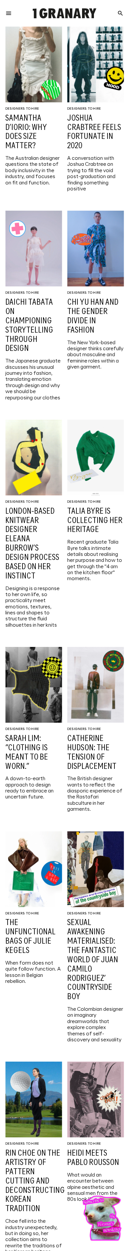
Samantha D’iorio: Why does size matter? (26, 132)
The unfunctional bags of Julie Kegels (30, 936)
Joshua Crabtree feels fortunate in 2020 (94, 132)
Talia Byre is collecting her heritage (94, 521)
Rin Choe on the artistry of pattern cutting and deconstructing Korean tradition (35, 1181)
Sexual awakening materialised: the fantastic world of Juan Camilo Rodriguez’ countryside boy (92, 959)
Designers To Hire (22, 108)
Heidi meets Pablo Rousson (93, 1158)
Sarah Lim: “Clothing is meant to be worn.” (26, 752)
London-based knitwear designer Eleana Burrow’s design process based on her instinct (32, 544)
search (120, 13)
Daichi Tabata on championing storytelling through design (29, 325)
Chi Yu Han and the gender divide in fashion (92, 316)
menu (8, 13)
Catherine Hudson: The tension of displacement (91, 752)
